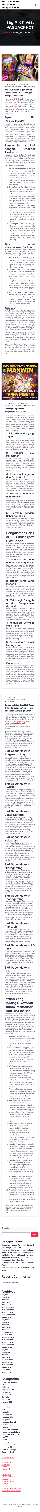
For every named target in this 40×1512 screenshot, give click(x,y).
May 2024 (5, 1355)
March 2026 (6, 1305)
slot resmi (5, 1484)
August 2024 (7, 1347)
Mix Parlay (6, 1397)
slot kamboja (7, 1425)
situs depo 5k (6, 1467)
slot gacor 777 (6, 1462)
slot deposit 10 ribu (8, 1458)
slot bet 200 (6, 1412)
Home (5, 32)
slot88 (4, 1440)
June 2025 (6, 1322)
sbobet (4, 1405)
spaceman (6, 1442)
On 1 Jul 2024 (9, 403)
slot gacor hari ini (22, 446)
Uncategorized (8, 1452)
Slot (19, 87)
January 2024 (7, 1360)
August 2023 (7, 1367)
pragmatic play (7, 1486)
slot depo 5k (6, 1460)
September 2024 (8, 1345)
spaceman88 (7, 1447)
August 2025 (7, 1317)
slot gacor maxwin (8, 1481)
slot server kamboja (10, 1430)
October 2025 (7, 1312)
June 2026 (6, 1297)
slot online (20, 1014)
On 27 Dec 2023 (10, 697)
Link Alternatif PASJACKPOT (15, 724)
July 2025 (5, 1320)
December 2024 (8, 1337)
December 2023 (8, 1362)
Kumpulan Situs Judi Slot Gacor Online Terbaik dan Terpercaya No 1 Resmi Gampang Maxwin (19, 708)
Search (5, 1228)
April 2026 (6, 1302)
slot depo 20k (7, 1417)
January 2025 (7, 1335)
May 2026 (5, 1300)
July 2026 (6, 1295)
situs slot (5, 1479)
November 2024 (8, 1340)
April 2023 (6, 1370)
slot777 (5, 1437)
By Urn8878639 (23, 84)
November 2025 (8, 1310)
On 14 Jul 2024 (10, 84)
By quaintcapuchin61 (12, 699)
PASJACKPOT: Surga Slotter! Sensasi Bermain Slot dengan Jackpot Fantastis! (18, 93)
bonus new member (9, 1382)
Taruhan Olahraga (9, 1450)
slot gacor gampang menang (11, 1490)
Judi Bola (14, 87)
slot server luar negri (10, 1435)
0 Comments (30, 87)
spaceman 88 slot (9, 1445)
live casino (6, 1392)
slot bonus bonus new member (12, 1488)
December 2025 (8, 1307)
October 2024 (7, 1342)
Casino (8, 87)
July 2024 (6, 1350)
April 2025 (6, 1327)
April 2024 (6, 1357)
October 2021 (7, 1372)
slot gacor (6, 1420)
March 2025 (6, 1330)
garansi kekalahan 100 (9, 1477)
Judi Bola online (8, 1390)
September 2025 (8, 1315)
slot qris (5, 1427)
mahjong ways (6, 1474)
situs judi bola (6, 1469)
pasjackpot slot (15, 106)
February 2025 (7, 1332)
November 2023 (8, 1365)
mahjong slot (7, 1395)
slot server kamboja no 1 (11, 1432)
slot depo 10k (7, 1415)
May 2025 (5, 1325)
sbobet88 (6, 1407)
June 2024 (6, 1352)
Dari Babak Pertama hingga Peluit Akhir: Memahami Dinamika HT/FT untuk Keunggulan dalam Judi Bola (18, 1257)
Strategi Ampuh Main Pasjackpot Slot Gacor (15, 410)
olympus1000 (7, 1402)
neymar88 (6, 1400)
